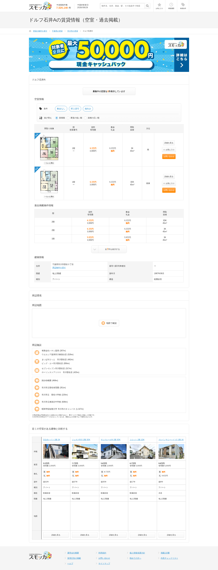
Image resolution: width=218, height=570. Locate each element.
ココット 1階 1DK (137, 440)
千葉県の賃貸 (57, 31)
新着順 (62, 118)
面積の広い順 (93, 118)
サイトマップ (104, 563)
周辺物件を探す (59, 268)
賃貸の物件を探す (40, 31)
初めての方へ (135, 558)
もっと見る (49, 163)
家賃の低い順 (76, 118)
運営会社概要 (73, 553)
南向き (88, 108)
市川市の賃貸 (72, 31)
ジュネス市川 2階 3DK (81, 440)
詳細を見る (168, 143)
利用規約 (102, 553)
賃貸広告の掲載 (74, 558)
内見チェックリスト (169, 558)
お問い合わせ (169, 156)
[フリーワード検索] (147, 6)
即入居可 (75, 108)
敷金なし (61, 108)
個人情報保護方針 (137, 553)
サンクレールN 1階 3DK (110, 440)
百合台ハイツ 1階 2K (51, 440)
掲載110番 (165, 553)
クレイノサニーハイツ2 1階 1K (171, 440)
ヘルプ (70, 563)
